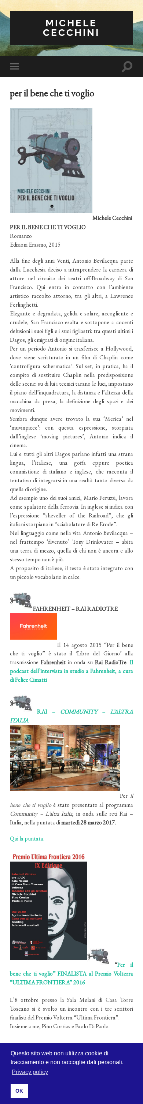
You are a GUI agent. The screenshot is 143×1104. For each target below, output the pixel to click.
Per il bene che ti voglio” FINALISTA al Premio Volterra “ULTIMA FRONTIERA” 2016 (71, 973)
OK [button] (19, 1091)
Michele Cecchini (71, 27)
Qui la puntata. (27, 838)
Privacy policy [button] (30, 1072)
